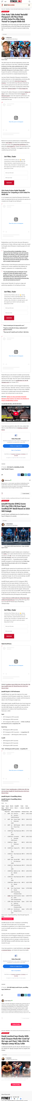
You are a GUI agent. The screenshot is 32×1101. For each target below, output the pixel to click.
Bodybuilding (5, 11)
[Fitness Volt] (16, 1)
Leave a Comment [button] (26, 493)
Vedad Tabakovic (9, 523)
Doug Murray (8, 1057)
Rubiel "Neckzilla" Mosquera (7, 469)
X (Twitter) (23, 454)
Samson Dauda (12, 88)
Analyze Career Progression (7, 918)
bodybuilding (16, 467)
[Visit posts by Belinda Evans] (2, 480)
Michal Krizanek (5, 95)
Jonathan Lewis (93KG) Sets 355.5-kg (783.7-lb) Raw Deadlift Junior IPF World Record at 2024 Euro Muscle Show (15, 686)
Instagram (18, 454)
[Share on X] (14, 1098)
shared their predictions (19, 144)
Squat (2, 989)
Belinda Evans (9, 37)
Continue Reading (16, 1024)
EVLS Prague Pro (23, 88)
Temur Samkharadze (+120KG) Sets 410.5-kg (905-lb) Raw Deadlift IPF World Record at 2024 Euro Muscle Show (15, 791)
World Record (7, 989)
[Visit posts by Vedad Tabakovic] (2, 1000)
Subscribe (9, 182)
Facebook (13, 454)
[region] (16, 807)
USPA (9, 895)
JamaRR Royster (18, 987)
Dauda (23, 94)
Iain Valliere (9, 142)
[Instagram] (30, 480)
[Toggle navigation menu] (29, 5)
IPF (10, 555)
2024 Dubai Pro (11, 146)
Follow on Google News (16, 446)
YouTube (16, 455)
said (4, 329)
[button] (2, 1)
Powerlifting (5, 500)
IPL (8, 888)
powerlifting (25, 987)
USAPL (5, 553)
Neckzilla (22, 467)
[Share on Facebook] (11, 1098)
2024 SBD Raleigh (11, 987)
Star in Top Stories (16, 450)
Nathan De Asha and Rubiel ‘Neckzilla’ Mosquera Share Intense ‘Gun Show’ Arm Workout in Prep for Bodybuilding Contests (15, 398)
